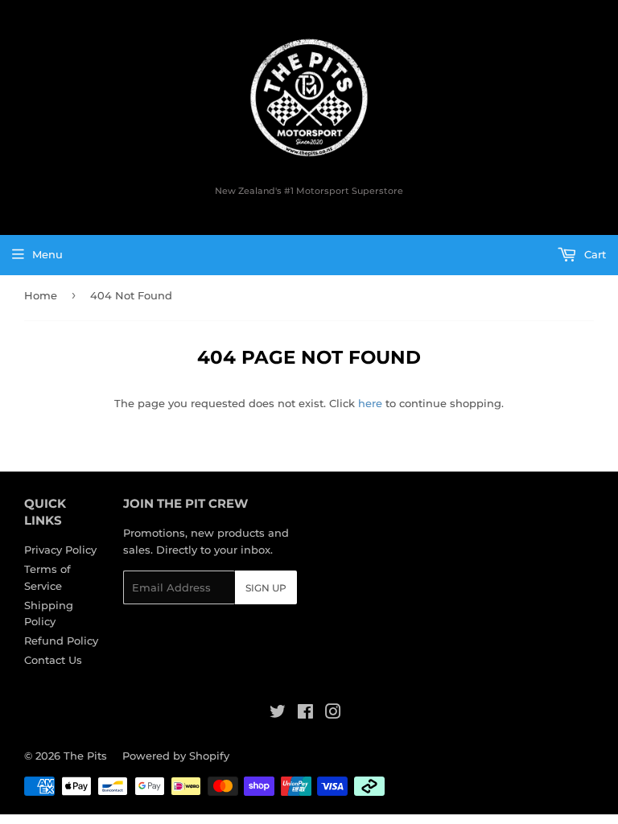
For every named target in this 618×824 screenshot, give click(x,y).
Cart (593, 254)
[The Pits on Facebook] (305, 713)
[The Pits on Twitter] (278, 713)
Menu (47, 254)
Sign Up (265, 588)
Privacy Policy (60, 549)
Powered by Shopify (175, 755)
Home (40, 295)
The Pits (85, 755)
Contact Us (53, 659)
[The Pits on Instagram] (333, 713)
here (370, 403)
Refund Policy (61, 640)
